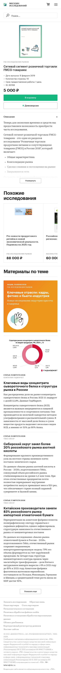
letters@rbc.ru (9, 664)
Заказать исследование (15, 602)
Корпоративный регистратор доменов (22, 626)
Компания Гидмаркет (14, 377)
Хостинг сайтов (11, 629)
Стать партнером (30, 605)
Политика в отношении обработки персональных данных (27, 617)
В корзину (30, 98)
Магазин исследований (18, 5)
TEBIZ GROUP (9, 439)
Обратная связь (37, 602)
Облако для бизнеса (13, 623)
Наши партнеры (11, 605)
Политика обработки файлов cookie (21, 612)
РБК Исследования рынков (16, 62)
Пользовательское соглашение (19, 609)
